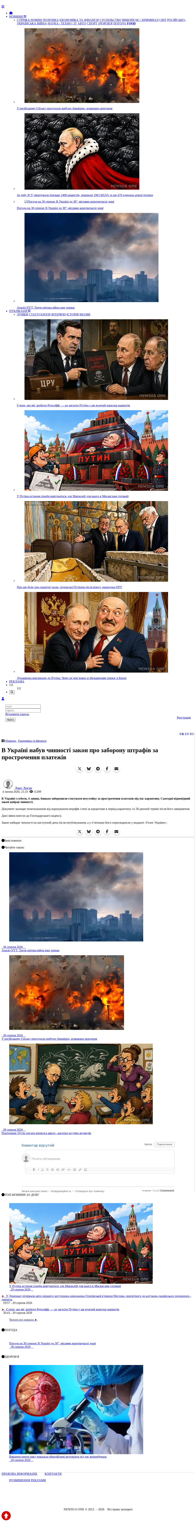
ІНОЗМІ (84, 314)
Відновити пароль (17, 714)
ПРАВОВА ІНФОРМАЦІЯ (20, 1473)
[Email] (116, 769)
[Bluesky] (89, 769)
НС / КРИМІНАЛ (146, 20)
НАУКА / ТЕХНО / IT (62, 23)
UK (182, 734)
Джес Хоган (23, 788)
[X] (79, 769)
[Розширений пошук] (12, 692)
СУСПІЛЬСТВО (110, 20)
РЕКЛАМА (16, 681)
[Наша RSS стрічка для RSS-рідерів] (128, 1499)
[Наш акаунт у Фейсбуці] (87, 1499)
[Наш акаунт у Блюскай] (78, 1499)
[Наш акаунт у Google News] (107, 1499)
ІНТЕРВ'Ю (58, 314)
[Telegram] (98, 769)
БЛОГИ (45, 314)
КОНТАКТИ (53, 1473)
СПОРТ (92, 23)
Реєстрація (184, 717)
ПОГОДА (119, 23)
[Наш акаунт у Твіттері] (69, 1499)
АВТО (82, 23)
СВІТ (162, 20)
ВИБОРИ (128, 20)
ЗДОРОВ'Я (105, 23)
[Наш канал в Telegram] (95, 1499)
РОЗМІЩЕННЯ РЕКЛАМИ (27, 1480)
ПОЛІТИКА (51, 20)
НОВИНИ (16, 16)
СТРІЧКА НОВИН (29, 20)
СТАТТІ (34, 314)
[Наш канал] (118, 1499)
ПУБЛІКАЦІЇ (18, 311)
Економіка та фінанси (32, 740)
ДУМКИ (22, 314)
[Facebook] (107, 769)
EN (187, 734)
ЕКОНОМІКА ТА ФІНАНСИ (79, 20)
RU (192, 734)
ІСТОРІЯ (73, 314)
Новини (11, 740)
